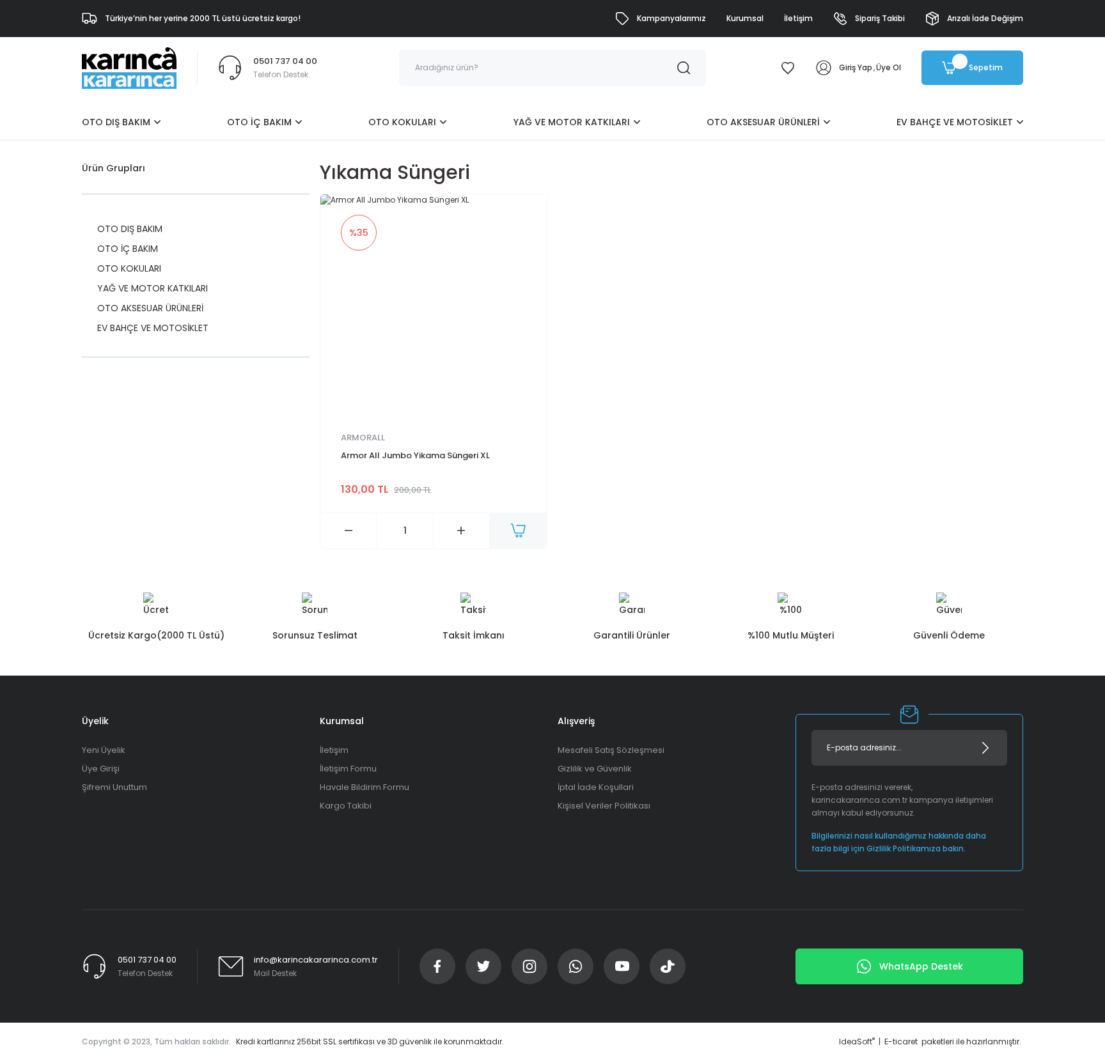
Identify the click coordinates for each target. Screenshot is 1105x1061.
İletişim (334, 750)
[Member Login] (823, 67)
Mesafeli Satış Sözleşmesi (611, 750)
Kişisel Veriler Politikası (604, 806)
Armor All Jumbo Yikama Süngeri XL (415, 455)
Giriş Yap (855, 67)
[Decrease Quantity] (348, 530)
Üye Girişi (101, 769)
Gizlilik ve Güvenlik (595, 769)
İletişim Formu (348, 769)
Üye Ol (888, 67)
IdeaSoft (857, 1041)
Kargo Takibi (346, 806)
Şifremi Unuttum (114, 787)
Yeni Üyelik (103, 750)
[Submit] (985, 748)
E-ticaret (901, 1041)
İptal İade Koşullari (596, 787)
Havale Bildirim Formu (364, 787)
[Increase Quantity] (461, 530)
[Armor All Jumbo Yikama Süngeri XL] (433, 307)
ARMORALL (363, 437)
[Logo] (129, 67)
